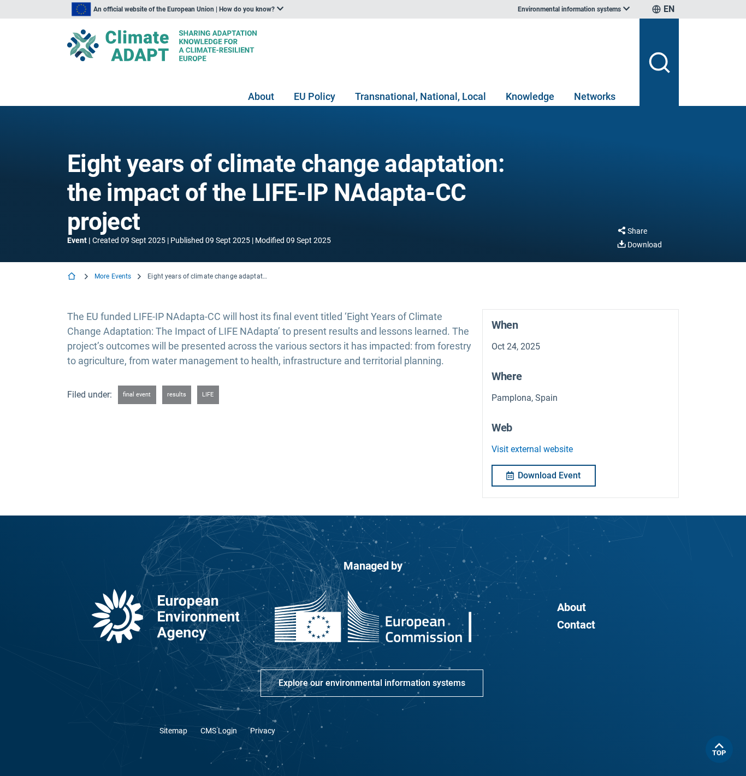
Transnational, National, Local (420, 96)
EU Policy (314, 96)
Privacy (262, 730)
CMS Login (218, 730)
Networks (594, 96)
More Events (112, 276)
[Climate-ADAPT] (349, 45)
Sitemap (173, 730)
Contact (576, 624)
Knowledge (530, 96)
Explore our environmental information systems (372, 683)
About (261, 96)
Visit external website (532, 449)
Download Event (549, 475)
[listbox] (177, 9)
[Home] (72, 277)
